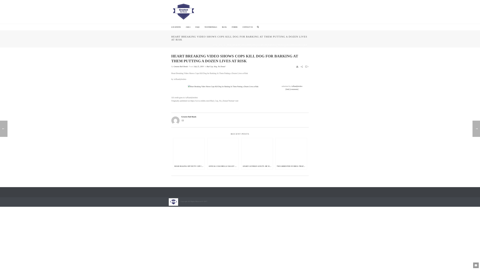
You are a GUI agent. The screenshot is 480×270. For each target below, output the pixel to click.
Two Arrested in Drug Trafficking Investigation (292, 166)
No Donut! (222, 67)
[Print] (297, 66)
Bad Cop (222, 45)
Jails (188, 27)
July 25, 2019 (199, 67)
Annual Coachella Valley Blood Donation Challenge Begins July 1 (224, 166)
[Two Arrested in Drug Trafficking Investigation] (291, 150)
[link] (288, 89)
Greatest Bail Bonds (181, 67)
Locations (176, 27)
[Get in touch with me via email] (183, 121)
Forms (235, 27)
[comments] (294, 89)
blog (215, 67)
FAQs (197, 27)
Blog (224, 27)
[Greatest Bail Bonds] (183, 12)
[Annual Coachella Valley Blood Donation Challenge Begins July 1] (223, 150)
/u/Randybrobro (296, 86)
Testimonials (210, 27)
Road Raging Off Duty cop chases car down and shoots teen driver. (189, 166)
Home (215, 45)
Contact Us (247, 27)
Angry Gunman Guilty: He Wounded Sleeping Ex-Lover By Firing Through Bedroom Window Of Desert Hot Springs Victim (258, 166)
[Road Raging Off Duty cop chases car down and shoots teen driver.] (189, 150)
